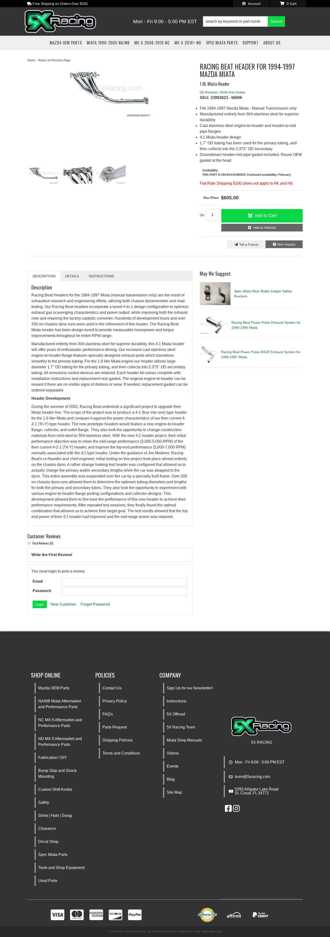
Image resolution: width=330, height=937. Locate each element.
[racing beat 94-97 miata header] (110, 90)
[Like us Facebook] (228, 810)
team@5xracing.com (252, 777)
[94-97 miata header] (77, 174)
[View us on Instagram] (236, 810)
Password (42, 591)
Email (38, 581)
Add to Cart (266, 215)
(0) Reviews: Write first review (222, 92)
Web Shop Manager (208, 931)
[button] (244, 21)
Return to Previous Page (54, 60)
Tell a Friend (248, 244)
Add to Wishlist (264, 228)
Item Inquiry (286, 244)
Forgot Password (95, 604)
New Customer (63, 604)
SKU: (204, 98)
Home (31, 60)
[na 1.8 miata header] (111, 174)
